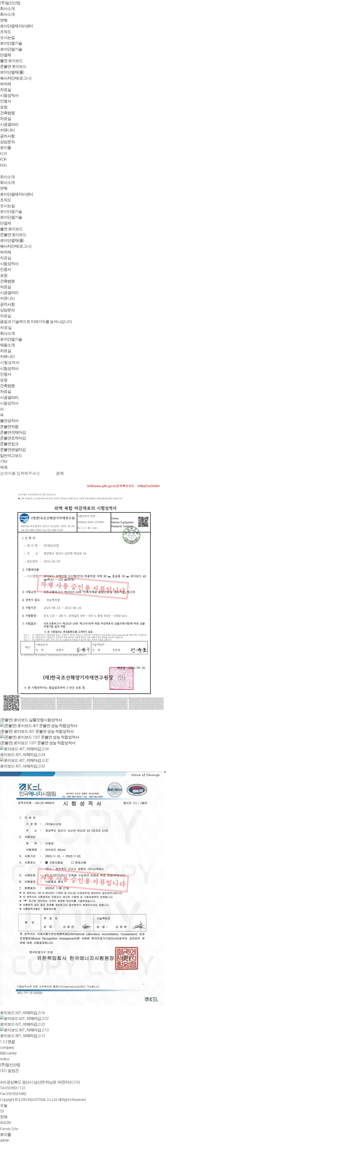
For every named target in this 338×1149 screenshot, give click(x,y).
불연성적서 (9, 420)
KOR (3, 159)
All (2, 409)
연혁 (3, 20)
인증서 (5, 101)
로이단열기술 (11, 43)
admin (4, 1140)
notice (4, 1059)
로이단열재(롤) (12, 72)
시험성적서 (9, 95)
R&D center (8, 1053)
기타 (3, 461)
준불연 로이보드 (13, 66)
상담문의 (7, 142)
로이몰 (5, 147)
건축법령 (7, 113)
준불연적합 (9, 426)
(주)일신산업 (10, 1064)
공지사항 (7, 136)
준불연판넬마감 (13, 449)
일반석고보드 (11, 455)
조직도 (5, 31)
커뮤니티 (7, 130)
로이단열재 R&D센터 (16, 26)
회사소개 (7, 8)
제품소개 (7, 345)
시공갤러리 (9, 124)
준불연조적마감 (13, 438)
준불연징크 (9, 444)
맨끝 (11, 1041)
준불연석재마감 (13, 432)
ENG (3, 165)
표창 (3, 107)
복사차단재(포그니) (15, 78)
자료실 (5, 89)
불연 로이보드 (11, 60)
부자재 (5, 84)
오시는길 (7, 37)
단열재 (5, 55)
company (7, 1047)
